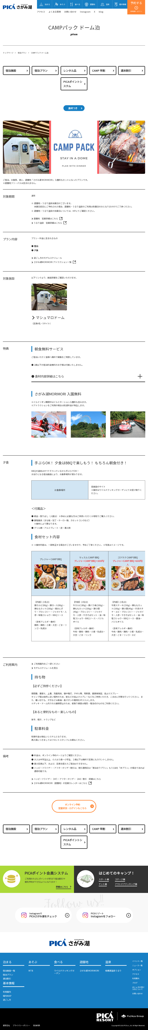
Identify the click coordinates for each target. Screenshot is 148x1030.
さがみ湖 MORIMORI (89, 970)
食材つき (72, 108)
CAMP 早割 (98, 70)
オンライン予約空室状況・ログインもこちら (72, 806)
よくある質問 (55, 11)
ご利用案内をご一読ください (47, 663)
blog (101, 11)
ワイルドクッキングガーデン (64, 972)
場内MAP (7, 995)
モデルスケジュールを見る (46, 667)
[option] (49, 424)
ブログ (134, 982)
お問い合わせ (70, 11)
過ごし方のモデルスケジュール (48, 257)
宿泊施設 (11, 70)
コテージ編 (120, 879)
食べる (58, 962)
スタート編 (104, 879)
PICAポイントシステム (72, 84)
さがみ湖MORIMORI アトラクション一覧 (52, 261)
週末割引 (126, 70)
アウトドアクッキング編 (126, 883)
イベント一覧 (137, 961)
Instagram (85, 11)
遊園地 (84, 962)
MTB (30, 970)
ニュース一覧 (137, 965)
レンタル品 (69, 70)
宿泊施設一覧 (9, 970)
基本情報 (8, 983)
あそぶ (32, 962)
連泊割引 (7, 978)
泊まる (7, 962)
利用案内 (7, 991)
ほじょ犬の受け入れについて (138, 988)
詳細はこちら (62, 886)
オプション (136, 969)
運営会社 (6, 1025)
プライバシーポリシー (21, 1025)
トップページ (8, 52)
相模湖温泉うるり (113, 970)
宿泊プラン (22, 52)
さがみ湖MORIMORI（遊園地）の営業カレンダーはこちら (60, 783)
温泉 (108, 962)
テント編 (103, 883)
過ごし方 (7, 999)
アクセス (41, 11)
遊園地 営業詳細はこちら (46, 218)
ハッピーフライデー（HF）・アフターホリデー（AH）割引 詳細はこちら (67, 778)
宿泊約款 (36, 1025)
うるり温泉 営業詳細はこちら (48, 222)
